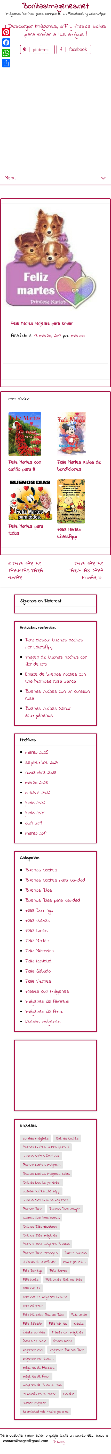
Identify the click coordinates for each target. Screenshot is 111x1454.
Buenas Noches (41, 870)
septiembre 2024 (41, 762)
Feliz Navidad (38, 961)
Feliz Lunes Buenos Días (63, 1279)
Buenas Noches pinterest (41, 1182)
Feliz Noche (79, 1315)
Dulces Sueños (76, 1253)
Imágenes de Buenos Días (42, 1385)
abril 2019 (33, 823)
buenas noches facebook (41, 1156)
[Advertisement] (55, 114)
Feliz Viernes (38, 981)
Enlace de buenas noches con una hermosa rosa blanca (55, 678)
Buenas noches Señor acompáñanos (48, 712)
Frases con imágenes (47, 991)
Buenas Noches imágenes (41, 1165)
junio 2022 (35, 803)
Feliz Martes (37, 941)
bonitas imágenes (36, 1138)
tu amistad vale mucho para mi (45, 1412)
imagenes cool (33, 1350)
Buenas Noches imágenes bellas (46, 1174)
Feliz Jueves (37, 920)
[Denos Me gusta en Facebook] (74, 53)
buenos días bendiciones (41, 1218)
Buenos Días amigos (64, 1209)
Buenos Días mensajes (40, 1253)
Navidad (69, 1394)
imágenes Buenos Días (67, 1350)
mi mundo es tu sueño (39, 1394)
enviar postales (74, 1262)
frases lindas (62, 1341)
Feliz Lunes (36, 930)
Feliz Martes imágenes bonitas (45, 1297)
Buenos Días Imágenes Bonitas (46, 1244)
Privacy (59, 1442)
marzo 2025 (37, 752)
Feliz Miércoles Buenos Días (43, 1315)
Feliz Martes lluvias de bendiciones (79, 466)
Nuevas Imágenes (43, 1021)
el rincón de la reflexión (39, 1262)
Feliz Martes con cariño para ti (25, 466)
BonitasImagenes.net (55, 6)
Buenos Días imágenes (40, 1235)
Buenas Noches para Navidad (55, 880)
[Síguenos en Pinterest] (38, 53)
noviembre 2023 (40, 772)
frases (79, 1323)
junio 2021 (34, 813)
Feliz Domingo (39, 910)
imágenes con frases (38, 1359)
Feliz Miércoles (39, 951)
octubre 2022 (37, 792)
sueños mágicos (34, 1403)
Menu (10, 178)
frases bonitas (34, 1332)
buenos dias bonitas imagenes (45, 1200)
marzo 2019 (35, 833)
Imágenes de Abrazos (47, 1001)
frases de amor (34, 1341)
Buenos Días (38, 890)
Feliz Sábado (38, 971)
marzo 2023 (36, 782)
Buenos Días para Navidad (52, 900)
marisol (78, 335)
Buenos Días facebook (40, 1226)
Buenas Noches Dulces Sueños (46, 1147)
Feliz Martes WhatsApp (69, 533)
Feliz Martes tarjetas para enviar (25, 571)
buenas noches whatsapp (41, 1191)
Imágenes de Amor (44, 1011)
